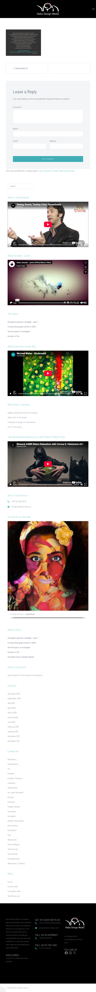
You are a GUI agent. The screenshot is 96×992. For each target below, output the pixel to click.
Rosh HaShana (13, 844)
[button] (48, 282)
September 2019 (14, 698)
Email (16, 141)
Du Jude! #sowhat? (16, 792)
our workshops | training (73, 939)
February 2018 (13, 726)
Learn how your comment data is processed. (56, 170)
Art (9, 768)
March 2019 (12, 712)
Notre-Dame (13, 825)
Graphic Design (14, 806)
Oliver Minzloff (13, 675)
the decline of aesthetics (32, 675)
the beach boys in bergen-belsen (21, 657)
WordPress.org (14, 896)
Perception (12, 830)
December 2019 (14, 693)
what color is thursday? (17, 417)
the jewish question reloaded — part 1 (23, 322)
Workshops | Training (16, 863)
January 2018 (13, 731)
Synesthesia (12, 854)
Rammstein (12, 839)
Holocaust (12, 811)
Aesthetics (12, 759)
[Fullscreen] (85, 245)
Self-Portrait (13, 849)
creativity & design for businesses (21, 422)
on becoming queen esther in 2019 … (22, 326)
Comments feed (14, 891)
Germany (11, 802)
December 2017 (14, 736)
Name (16, 128)
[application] (48, 224)
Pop (9, 835)
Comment (17, 107)
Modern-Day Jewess (16, 820)
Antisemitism (13, 764)
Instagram (12, 816)
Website (53, 141)
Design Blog (12, 787)
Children (11, 773)
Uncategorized (13, 858)
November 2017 (14, 741)
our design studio (70, 936)
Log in (10, 881)
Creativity (11, 783)
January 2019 (13, 717)
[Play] (10, 245)
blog (65, 942)
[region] (48, 571)
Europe (10, 797)
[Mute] (81, 245)
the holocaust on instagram (19, 331)
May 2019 (11, 703)
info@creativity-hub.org (21, 506)
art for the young (14, 427)
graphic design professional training (22, 412)
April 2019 (11, 708)
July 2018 (11, 722)
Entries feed (13, 886)
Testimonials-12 (21, 68)
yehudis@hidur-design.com (49, 928)
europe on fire (13, 336)
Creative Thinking (15, 778)
